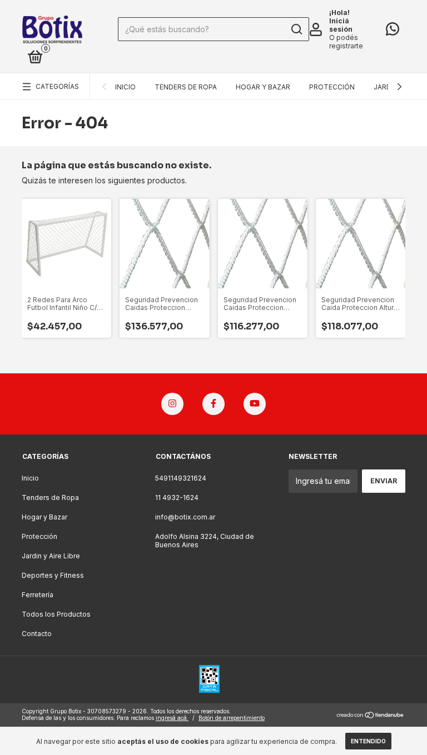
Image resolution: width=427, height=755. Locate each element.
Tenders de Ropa (186, 87)
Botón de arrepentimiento (231, 717)
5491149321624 (180, 478)
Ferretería (37, 595)
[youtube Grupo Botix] (255, 404)
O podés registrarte (346, 41)
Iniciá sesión (340, 25)
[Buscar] (296, 29)
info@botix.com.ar (185, 517)
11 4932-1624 (176, 497)
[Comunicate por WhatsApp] (392, 31)
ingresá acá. (172, 717)
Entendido (368, 741)
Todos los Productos (56, 614)
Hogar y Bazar (263, 87)
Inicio (125, 87)
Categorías (57, 86)
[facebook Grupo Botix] (213, 404)
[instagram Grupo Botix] (172, 404)
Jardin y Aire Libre (51, 556)
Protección (332, 87)
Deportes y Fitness (53, 575)
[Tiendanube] (370, 716)
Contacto (37, 633)
